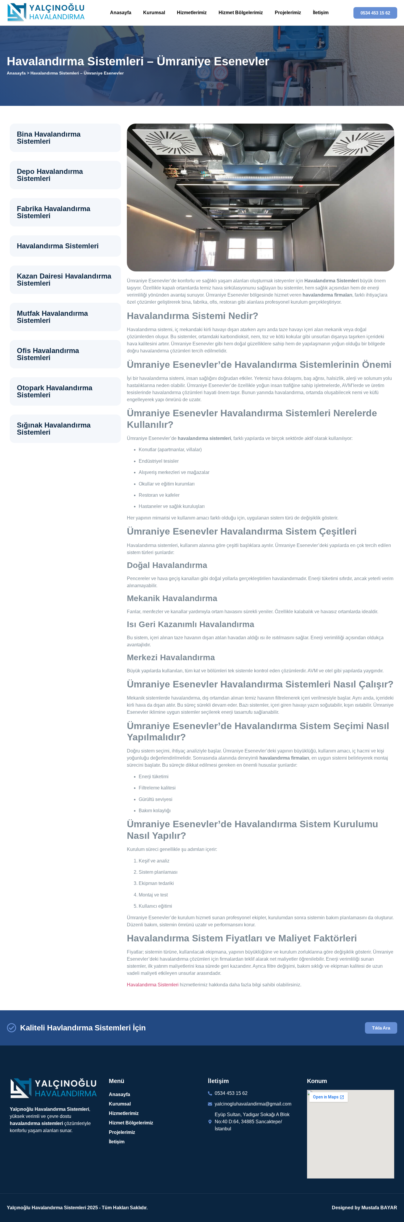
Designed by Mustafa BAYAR (364, 1207)
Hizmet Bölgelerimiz (241, 12)
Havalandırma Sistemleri (153, 984)
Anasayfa (120, 12)
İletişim (321, 12)
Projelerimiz (288, 12)
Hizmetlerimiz (192, 12)
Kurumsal (154, 12)
